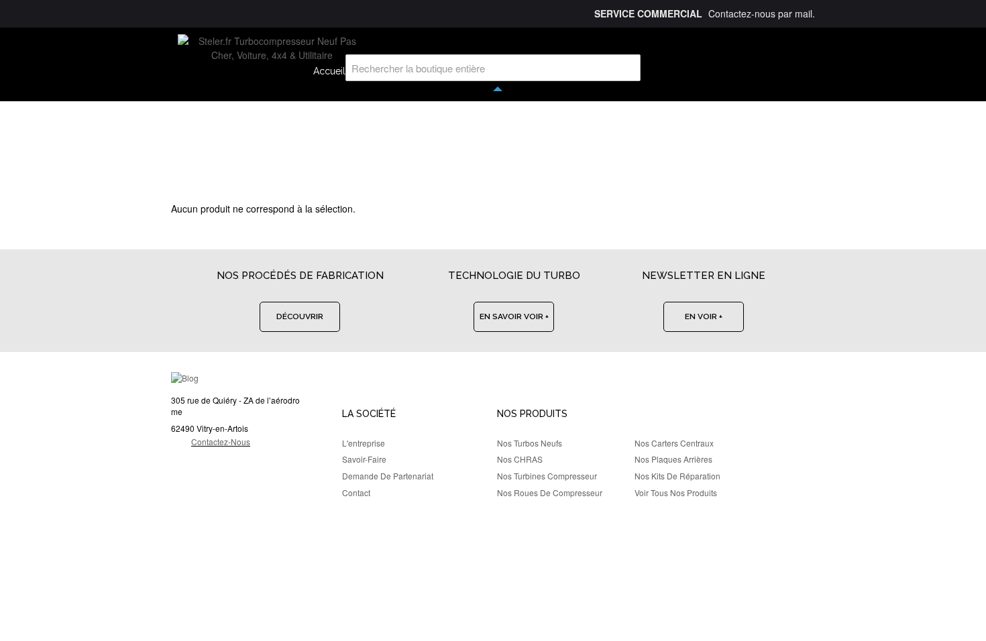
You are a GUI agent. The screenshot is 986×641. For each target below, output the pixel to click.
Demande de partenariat (387, 475)
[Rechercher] (627, 67)
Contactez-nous (220, 441)
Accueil (329, 71)
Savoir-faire (364, 459)
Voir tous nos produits (676, 492)
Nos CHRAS (520, 459)
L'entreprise (363, 443)
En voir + (703, 316)
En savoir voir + (514, 316)
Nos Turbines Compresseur (547, 475)
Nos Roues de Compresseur (549, 492)
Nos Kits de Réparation (677, 475)
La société (369, 413)
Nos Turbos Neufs (529, 443)
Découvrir (299, 316)
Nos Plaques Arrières (673, 459)
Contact (356, 492)
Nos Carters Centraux (674, 443)
